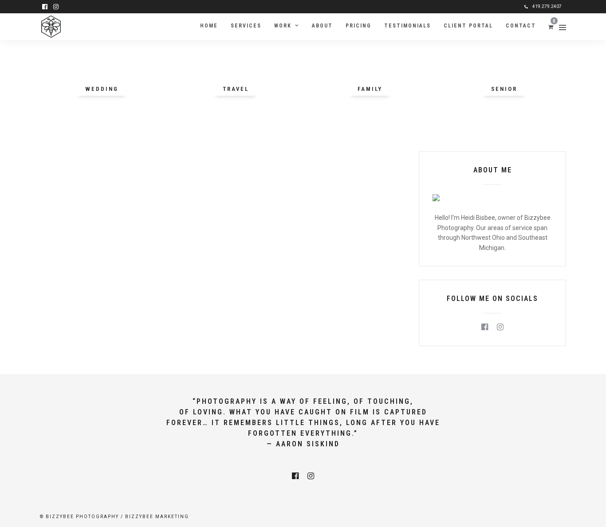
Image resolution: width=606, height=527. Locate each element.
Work (282, 26)
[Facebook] (484, 327)
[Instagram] (56, 6)
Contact (521, 26)
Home (209, 26)
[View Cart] (550, 26)
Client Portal (468, 26)
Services (246, 26)
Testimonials (407, 26)
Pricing (358, 26)
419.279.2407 (547, 6)
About (322, 26)
